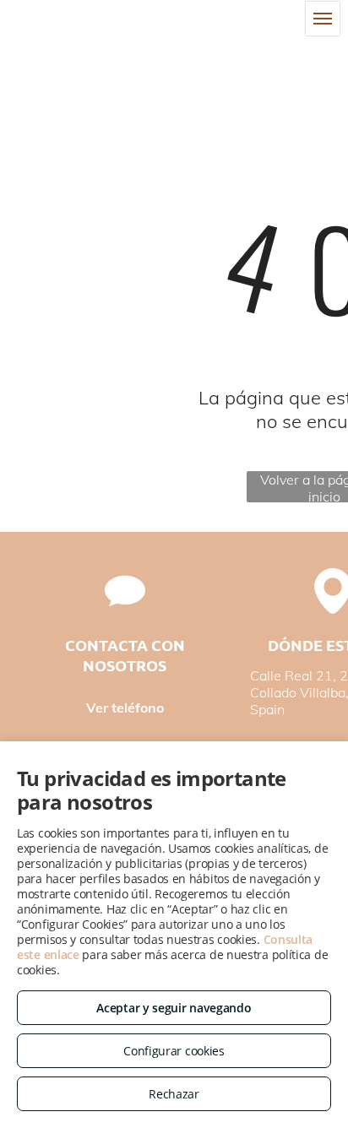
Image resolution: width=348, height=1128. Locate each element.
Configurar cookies (174, 1051)
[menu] (323, 18)
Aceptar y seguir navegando (173, 1008)
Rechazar (174, 1094)
